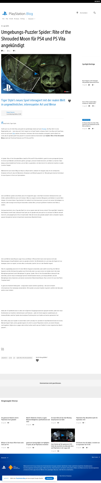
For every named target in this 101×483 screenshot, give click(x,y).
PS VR (11, 19)
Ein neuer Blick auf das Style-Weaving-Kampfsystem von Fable (61, 418)
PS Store (16, 19)
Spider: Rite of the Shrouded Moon (24, 357)
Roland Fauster (11, 112)
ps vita (10, 357)
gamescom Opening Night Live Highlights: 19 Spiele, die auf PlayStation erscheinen (37, 443)
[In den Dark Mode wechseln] (77, 13)
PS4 (7, 19)
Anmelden (83, 13)
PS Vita (44, 129)
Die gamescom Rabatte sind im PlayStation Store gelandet (9, 418)
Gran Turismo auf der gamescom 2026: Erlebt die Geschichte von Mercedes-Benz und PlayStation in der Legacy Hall (62, 446)
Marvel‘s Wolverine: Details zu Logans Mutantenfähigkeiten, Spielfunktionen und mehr (38, 419)
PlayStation (21, 13)
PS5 (3, 19)
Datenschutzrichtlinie (51, 476)
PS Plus (22, 19)
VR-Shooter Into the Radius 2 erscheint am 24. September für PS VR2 (88, 443)
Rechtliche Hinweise (65, 476)
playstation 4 (4, 357)
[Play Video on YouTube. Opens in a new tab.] (67, 92)
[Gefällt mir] (93, 85)
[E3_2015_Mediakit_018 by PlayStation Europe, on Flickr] (32, 148)
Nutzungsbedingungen (36, 476)
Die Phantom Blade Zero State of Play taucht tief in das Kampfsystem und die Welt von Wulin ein (90, 124)
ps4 (14, 357)
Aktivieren (49, 478)
